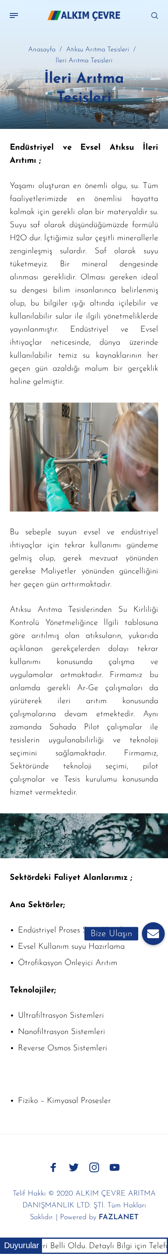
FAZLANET (119, 1217)
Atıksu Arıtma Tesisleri (97, 50)
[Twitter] (74, 1167)
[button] (153, 933)
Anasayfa (41, 50)
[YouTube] (114, 1167)
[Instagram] (94, 1167)
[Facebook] (53, 1167)
